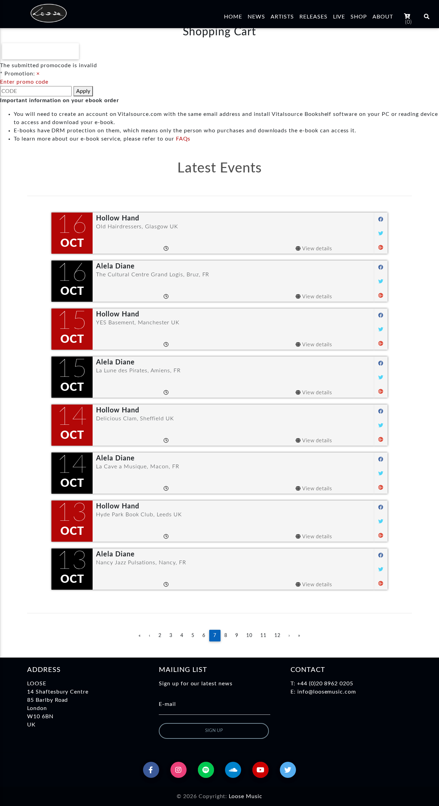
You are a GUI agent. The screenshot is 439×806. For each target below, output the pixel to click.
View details (316, 248)
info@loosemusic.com (326, 692)
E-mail (167, 704)
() (408, 22)
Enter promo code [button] (24, 82)
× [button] (38, 73)
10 (249, 635)
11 (263, 635)
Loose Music (245, 796)
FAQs (183, 139)
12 (277, 635)
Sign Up (214, 731)
